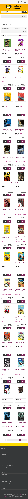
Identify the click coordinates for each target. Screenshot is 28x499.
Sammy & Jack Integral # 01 (20, 236)
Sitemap (3, 486)
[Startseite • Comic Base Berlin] (14, 6)
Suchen (24, 11)
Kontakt (3, 472)
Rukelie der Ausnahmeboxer (6, 236)
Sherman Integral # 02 (20, 422)
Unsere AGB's (4, 467)
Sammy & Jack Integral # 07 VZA (20, 343)
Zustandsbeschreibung (7, 481)
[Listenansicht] (26, 31)
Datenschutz (4, 488)
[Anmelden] (22, 2)
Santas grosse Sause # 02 (7, 396)
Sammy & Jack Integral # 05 (7, 316)
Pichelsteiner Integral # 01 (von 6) (20, 50)
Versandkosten (10, 58)
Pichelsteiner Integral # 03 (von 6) (20, 76)
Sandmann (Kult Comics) (5, 370)
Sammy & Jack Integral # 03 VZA (7, 290)
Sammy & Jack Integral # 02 (7, 263)
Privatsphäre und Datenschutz (8, 483)
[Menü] (2, 17)
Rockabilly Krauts (6, 209)
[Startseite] (18, 2)
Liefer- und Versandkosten (7, 465)
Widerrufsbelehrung (6, 463)
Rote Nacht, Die (19, 209)
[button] (3, 12)
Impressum (4, 454)
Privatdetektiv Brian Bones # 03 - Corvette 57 (7, 131)
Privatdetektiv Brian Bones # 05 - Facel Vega (20, 157)
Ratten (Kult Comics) (7, 182)
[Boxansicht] (24, 31)
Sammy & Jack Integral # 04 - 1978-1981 (20, 290)
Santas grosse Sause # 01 (20, 370)
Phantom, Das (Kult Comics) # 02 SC (6, 50)
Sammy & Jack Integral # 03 (20, 263)
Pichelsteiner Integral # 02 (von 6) (7, 76)
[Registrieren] (25, 2)
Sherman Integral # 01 (7, 422)
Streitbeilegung (5, 474)
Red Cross (17, 182)
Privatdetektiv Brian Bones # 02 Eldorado (20, 103)
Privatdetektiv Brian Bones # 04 (20, 130)
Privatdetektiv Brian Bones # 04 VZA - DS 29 (7, 156)
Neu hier (3, 479)
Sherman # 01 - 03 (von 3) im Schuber (20, 396)
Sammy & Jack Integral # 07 (7, 343)
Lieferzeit (3, 452)
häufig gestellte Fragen (7, 476)
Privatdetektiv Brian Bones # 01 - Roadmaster (6, 104)
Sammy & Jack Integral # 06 (20, 316)
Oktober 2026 (23, 79)
